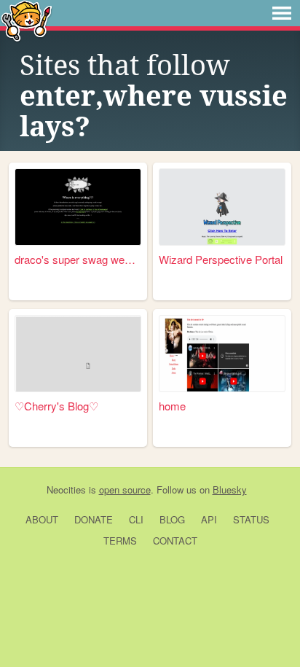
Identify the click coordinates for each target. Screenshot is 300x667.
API (209, 519)
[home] (222, 353)
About (41, 519)
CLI (136, 519)
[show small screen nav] (282, 13)
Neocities (66, 489)
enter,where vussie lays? (154, 111)
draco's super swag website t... (78, 259)
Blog (172, 519)
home (172, 405)
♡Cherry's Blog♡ (56, 405)
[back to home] (26, 20)
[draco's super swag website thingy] (78, 206)
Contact (175, 540)
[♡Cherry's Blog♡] (78, 353)
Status (251, 519)
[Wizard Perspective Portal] (222, 206)
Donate (93, 519)
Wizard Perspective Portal (221, 259)
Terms (120, 540)
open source (125, 489)
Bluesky (230, 489)
